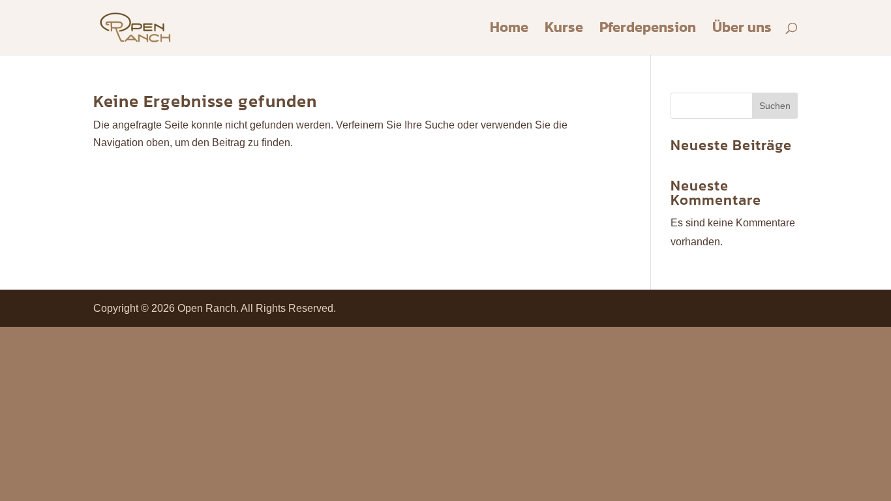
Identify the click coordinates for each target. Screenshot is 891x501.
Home (509, 30)
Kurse (564, 30)
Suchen (775, 105)
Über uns (742, 30)
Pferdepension (647, 30)
